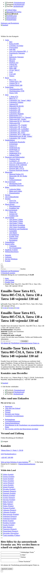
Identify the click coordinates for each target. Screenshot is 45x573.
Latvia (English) (8, 485)
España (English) (8, 525)
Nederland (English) (9, 518)
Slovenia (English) (9, 500)
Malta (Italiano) (8, 504)
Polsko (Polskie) (8, 506)
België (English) (8, 521)
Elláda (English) (8, 474)
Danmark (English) (9, 493)
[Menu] (2, 265)
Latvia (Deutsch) (8, 483)
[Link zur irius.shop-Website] (32, 462)
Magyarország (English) (11, 514)
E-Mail (23, 555)
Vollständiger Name (28, 552)
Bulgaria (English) (9, 495)
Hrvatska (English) (9, 489)
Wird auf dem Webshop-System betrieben (14, 462)
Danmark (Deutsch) (9, 491)
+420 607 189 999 (7, 457)
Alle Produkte (9, 280)
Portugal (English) (9, 508)
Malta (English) (8, 502)
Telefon (23, 557)
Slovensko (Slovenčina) (11, 533)
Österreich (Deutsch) (10, 529)
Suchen (23, 269)
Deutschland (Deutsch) (10, 531)
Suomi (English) (8, 479)
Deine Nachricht (25, 561)
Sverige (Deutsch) (9, 497)
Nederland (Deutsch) (10, 516)
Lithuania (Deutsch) (9, 510)
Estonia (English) (8, 476)
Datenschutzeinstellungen (26, 464)
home (7, 278)
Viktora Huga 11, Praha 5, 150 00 (12, 450)
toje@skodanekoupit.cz (8, 454)
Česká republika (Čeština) (11, 535)
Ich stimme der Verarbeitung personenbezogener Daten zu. (20, 343)
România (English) (9, 523)
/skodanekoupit (18, 6)
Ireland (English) (8, 487)
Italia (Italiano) (8, 527)
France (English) (8, 481)
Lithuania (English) (9, 512)
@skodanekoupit (19, 2)
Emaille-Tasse (9, 282)
